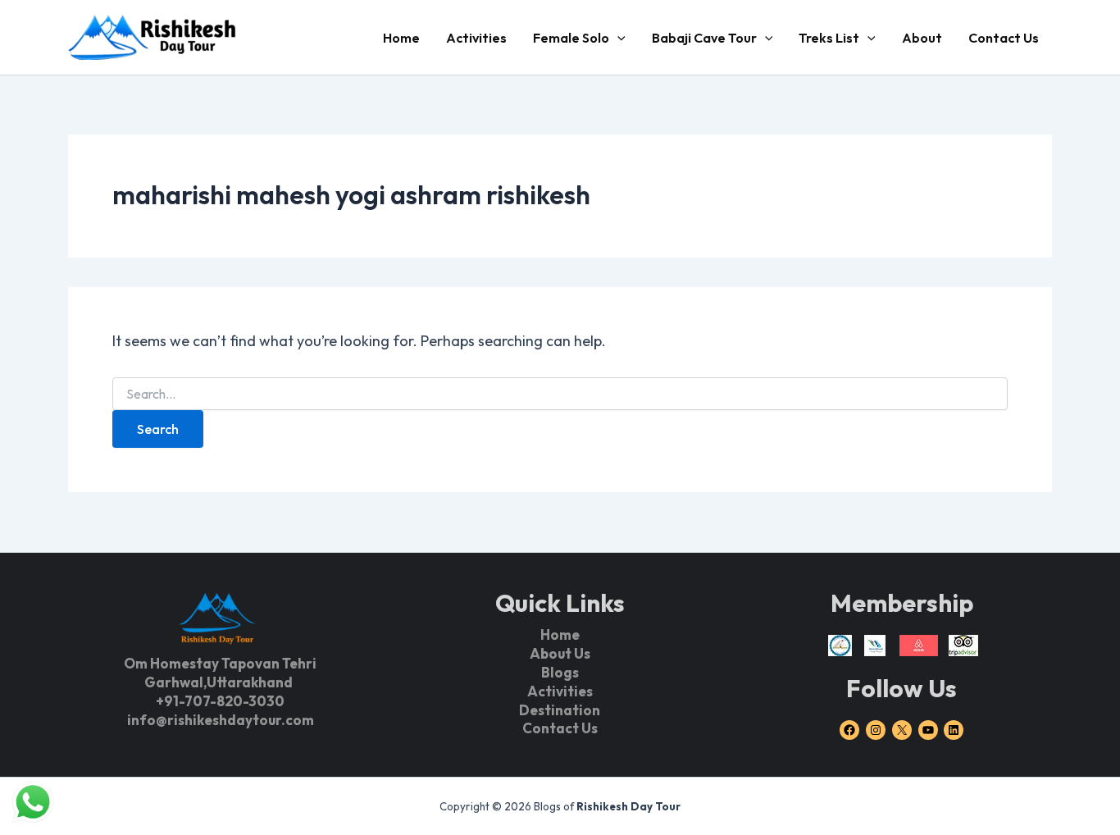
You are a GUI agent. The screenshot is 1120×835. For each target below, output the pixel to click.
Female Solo (571, 38)
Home (401, 38)
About (922, 38)
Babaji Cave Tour (704, 38)
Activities (476, 38)
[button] (617, 37)
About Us (560, 653)
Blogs (560, 672)
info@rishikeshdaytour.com (220, 719)
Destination (559, 710)
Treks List (829, 38)
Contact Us (1003, 38)
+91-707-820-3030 (220, 701)
